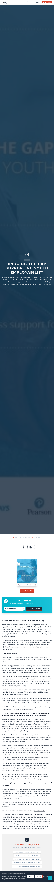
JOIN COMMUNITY (47, 2)
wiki (36, 815)
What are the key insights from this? (27, 852)
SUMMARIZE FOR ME (34, 608)
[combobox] (14, 609)
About (32, 1)
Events (18, 1)
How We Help (5, 2)
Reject (30, 876)
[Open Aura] (50, 878)
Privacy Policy (22, 878)
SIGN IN (38, 2)
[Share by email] (23, 547)
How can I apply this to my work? (27, 855)
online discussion (42, 750)
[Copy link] (34, 547)
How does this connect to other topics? (27, 866)
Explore (11, 1)
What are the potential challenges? (27, 859)
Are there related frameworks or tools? (27, 862)
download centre (39, 811)
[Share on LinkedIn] (30, 547)
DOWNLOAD (28, 590)
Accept (39, 876)
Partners (25, 1)
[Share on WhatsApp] (27, 547)
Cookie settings (47, 876)
